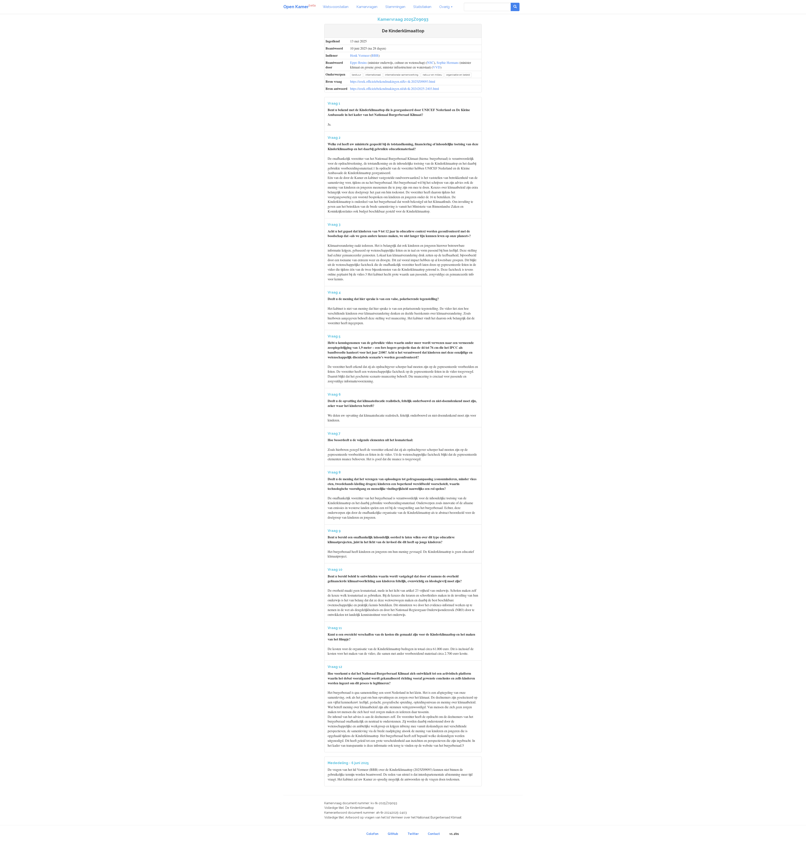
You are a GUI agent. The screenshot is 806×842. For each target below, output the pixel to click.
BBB (375, 55)
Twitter (413, 833)
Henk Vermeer (360, 55)
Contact (434, 833)
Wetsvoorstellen (335, 7)
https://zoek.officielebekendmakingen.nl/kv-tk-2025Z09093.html (392, 81)
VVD (436, 67)
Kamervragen (366, 7)
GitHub (393, 833)
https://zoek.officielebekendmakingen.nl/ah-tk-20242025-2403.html (394, 88)
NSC (430, 62)
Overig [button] (444, 7)
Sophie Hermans (448, 62)
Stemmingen (395, 7)
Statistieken (422, 7)
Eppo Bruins (358, 62)
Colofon (372, 833)
